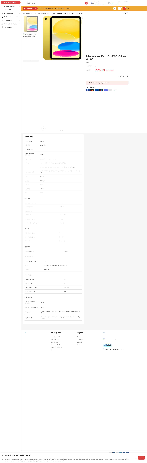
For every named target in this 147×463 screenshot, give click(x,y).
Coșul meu (79, 342)
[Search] (86, 3)
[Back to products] (126, 13)
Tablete (53, 13)
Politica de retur (55, 339)
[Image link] (36, 389)
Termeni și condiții (55, 337)
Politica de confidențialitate (57, 347)
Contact (79, 337)
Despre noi (79, 339)
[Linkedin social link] (125, 76)
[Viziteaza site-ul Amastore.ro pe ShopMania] (107, 345)
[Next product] (128, 13)
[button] (27, 61)
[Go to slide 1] (60, 130)
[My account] (114, 8)
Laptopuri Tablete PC (43, 13)
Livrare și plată (54, 342)
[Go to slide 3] (63, 130)
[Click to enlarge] (43, 128)
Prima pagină (26, 13)
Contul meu (80, 344)
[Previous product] (124, 13)
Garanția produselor (56, 344)
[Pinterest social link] (123, 76)
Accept (141, 458)
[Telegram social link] (127, 76)
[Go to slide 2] (62, 130)
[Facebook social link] (119, 76)
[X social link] (121, 76)
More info (134, 458)
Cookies (53, 350)
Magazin (34, 13)
